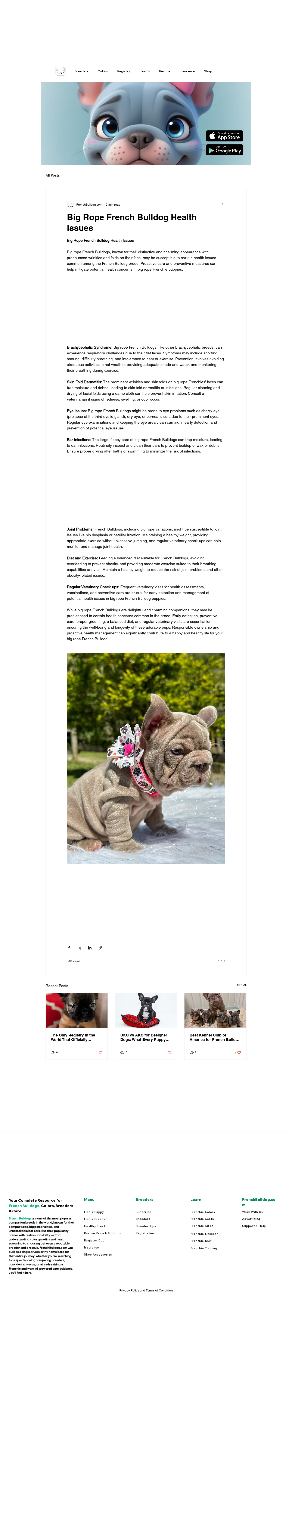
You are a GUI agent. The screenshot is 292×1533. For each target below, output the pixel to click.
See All (241, 985)
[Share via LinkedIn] (90, 948)
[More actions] (222, 204)
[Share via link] (100, 948)
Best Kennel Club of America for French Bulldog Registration (215, 1037)
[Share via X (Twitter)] (79, 948)
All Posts (53, 175)
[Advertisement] (128, 30)
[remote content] (146, 308)
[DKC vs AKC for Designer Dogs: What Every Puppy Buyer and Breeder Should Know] (146, 1010)
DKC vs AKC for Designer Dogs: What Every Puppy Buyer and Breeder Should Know (144, 1037)
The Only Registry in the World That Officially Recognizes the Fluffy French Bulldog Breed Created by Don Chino (73, 1037)
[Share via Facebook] (69, 948)
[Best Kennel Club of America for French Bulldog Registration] (215, 1010)
